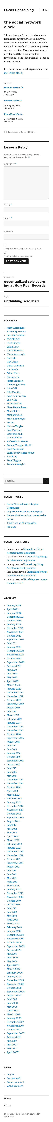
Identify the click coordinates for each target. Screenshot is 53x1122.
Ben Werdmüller (16, 335)
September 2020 (15, 662)
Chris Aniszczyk (16, 354)
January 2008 (14, 1018)
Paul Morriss (14, 430)
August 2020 (13, 666)
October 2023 (14, 620)
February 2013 (14, 798)
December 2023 (15, 616)
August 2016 (13, 741)
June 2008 (12, 1003)
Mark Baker (13, 411)
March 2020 (13, 685)
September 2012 (15, 817)
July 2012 (11, 825)
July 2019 (11, 711)
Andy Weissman (15, 327)
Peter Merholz (14, 433)
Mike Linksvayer (16, 418)
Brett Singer (13, 343)
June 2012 (12, 828)
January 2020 (14, 688)
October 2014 (14, 787)
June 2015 (12, 772)
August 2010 (13, 904)
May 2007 (12, 1048)
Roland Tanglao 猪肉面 (19, 445)
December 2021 (15, 628)
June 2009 (12, 957)
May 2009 (12, 961)
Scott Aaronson (15, 449)
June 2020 (12, 673)
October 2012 (14, 813)
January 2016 (14, 753)
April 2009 (13, 965)
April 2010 (12, 919)
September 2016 (15, 738)
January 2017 (13, 722)
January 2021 (14, 647)
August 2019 (13, 707)
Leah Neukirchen (16, 396)
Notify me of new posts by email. (18, 256)
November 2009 (15, 938)
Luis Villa (12, 399)
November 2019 (15, 696)
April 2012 (12, 836)
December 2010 (15, 893)
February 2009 (15, 972)
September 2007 (15, 1033)
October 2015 (14, 757)
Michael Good (14, 415)
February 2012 (14, 844)
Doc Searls (12, 369)
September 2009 (16, 946)
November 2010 (15, 897)
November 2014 (15, 783)
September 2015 (15, 760)
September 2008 (16, 991)
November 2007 (15, 1025)
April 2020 (12, 681)
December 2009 (15, 934)
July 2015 (11, 768)
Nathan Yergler (15, 426)
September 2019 (15, 704)
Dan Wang (12, 362)
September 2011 (15, 863)
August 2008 (14, 995)
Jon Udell (12, 388)
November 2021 (15, 632)
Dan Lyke (12, 358)
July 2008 (12, 999)
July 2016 (11, 745)
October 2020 (14, 658)
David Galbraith (15, 365)
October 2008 (14, 987)
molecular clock (13, 73)
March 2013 (13, 794)
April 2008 (13, 1010)
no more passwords (13, 87)
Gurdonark (13, 377)
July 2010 (11, 908)
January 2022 (14, 624)
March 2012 (13, 840)
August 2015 (13, 764)
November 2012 (15, 810)
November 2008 (15, 984)
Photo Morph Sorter (13, 114)
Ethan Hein (13, 373)
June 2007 (12, 1044)
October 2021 (14, 635)
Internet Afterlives (13, 101)
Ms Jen (10, 422)
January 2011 (13, 889)
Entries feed (13, 1078)
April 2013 (12, 791)
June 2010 (12, 912)
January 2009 (14, 976)
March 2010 (13, 923)
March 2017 (13, 715)
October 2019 (14, 700)
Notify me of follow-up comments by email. (23, 248)
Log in (10, 1074)
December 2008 (15, 980)
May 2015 (12, 775)
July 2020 (12, 669)
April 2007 (12, 1052)
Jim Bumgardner (16, 384)
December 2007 (15, 1022)
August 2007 (13, 1037)
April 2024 (12, 609)
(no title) (11, 526)
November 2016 (15, 730)
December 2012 (15, 806)
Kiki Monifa (13, 392)
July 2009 (12, 953)
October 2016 (14, 734)
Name (8, 205)
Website (8, 231)
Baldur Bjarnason (16, 331)
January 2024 (14, 613)
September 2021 (15, 639)
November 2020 (15, 654)
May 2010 (12, 916)
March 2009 (13, 969)
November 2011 (15, 855)
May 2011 (11, 878)
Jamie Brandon (15, 380)
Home (7, 1098)
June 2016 (12, 749)
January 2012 (14, 847)
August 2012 (13, 821)
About (7, 1105)
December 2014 (15, 779)
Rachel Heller (14, 437)
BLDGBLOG (13, 339)
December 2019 (15, 692)
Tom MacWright (15, 464)
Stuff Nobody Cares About (20, 452)
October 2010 (14, 900)
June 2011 (11, 874)
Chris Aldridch (15, 350)
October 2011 (13, 859)
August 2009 (14, 950)
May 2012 (12, 832)
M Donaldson (14, 403)
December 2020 (15, 651)
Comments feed (15, 1082)
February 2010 (14, 927)
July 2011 (11, 870)
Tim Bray (12, 456)
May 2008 (12, 1006)
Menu (44, 10)
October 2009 (14, 942)
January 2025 (14, 605)
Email (8, 218)
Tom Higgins (14, 460)
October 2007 (14, 1029)
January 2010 (14, 931)
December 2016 (15, 726)
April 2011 (12, 881)
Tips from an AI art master (21, 523)
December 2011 (15, 851)
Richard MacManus (17, 441)
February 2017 (14, 719)
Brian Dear (13, 346)
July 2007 (12, 1041)
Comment (10, 164)
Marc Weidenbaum (17, 407)
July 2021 (11, 643)
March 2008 (13, 1014)
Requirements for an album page (25, 511)
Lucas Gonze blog (19, 10)
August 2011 (13, 866)
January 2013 (14, 802)
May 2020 (12, 677)
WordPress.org (15, 1086)
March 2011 (13, 885)
